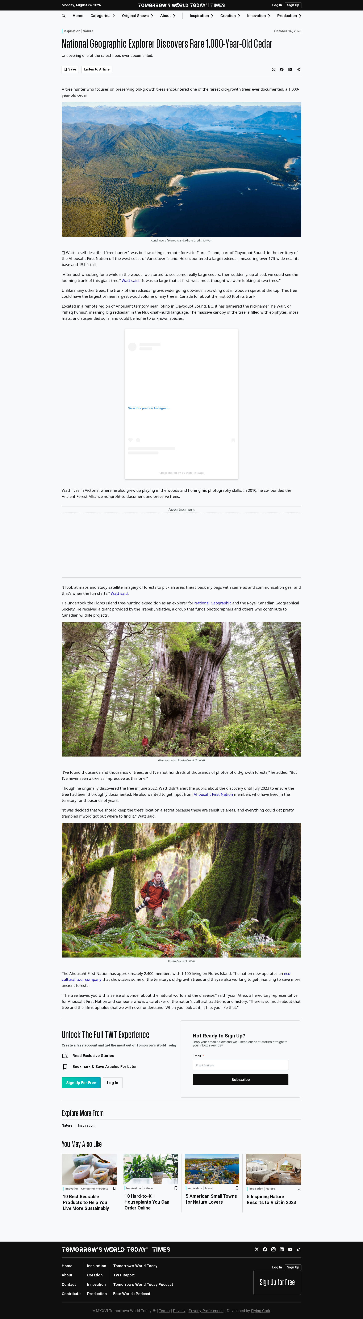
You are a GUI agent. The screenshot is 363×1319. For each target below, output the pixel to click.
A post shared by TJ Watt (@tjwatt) (182, 472)
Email (197, 1056)
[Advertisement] (181, 546)
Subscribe (240, 1079)
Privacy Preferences (206, 1311)
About (67, 1275)
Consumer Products (94, 1188)
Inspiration (71, 31)
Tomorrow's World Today (135, 1266)
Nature (88, 31)
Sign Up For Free (81, 1082)
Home (78, 15)
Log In (277, 5)
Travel (209, 1188)
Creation (95, 1275)
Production (97, 1294)
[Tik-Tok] (298, 1249)
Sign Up (293, 5)
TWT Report (124, 1275)
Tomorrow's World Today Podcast (143, 1284)
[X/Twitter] (256, 1249)
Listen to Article (97, 69)
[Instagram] (273, 1249)
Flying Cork (260, 1311)
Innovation (71, 1188)
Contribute (71, 1294)
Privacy (179, 1311)
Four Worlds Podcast (131, 1294)
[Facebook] (265, 1249)
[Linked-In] (281, 1249)
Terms (164, 1311)
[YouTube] (290, 1249)
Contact (69, 1284)
